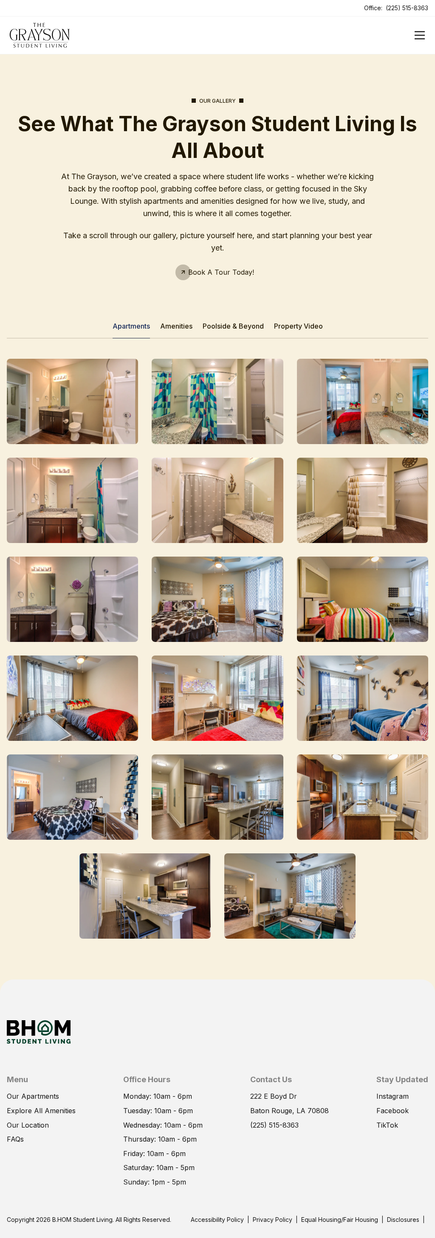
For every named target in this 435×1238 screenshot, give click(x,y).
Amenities (176, 326)
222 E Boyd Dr (273, 1096)
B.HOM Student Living (82, 1219)
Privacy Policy (272, 1219)
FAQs (15, 1139)
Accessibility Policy (217, 1219)
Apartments (131, 326)
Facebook (392, 1110)
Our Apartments (33, 1096)
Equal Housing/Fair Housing (339, 1219)
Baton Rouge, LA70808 (289, 1110)
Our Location (28, 1125)
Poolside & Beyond (233, 326)
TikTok (387, 1125)
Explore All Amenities (41, 1110)
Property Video (298, 326)
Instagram (392, 1096)
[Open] (419, 35)
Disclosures (403, 1219)
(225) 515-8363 (407, 7)
